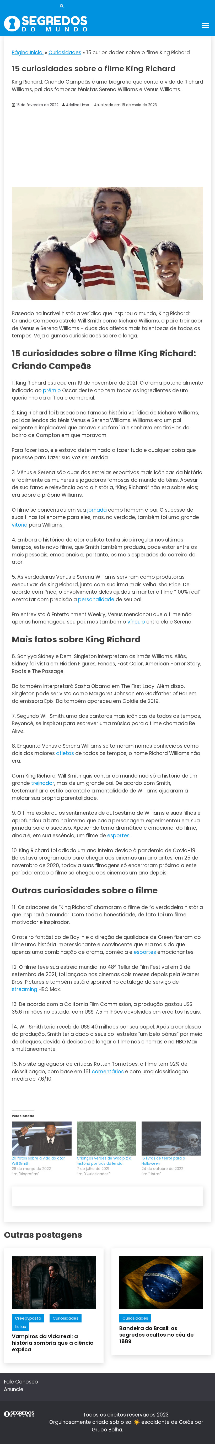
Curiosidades (65, 52)
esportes (118, 835)
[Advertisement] (107, 147)
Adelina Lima (77, 104)
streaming (24, 989)
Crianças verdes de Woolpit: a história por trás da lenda (104, 1161)
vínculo (136, 621)
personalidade (96, 599)
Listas (20, 1326)
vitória (20, 524)
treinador (42, 783)
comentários (108, 1071)
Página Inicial (28, 52)
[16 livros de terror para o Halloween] (171, 1139)
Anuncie (13, 1389)
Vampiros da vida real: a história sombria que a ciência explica (53, 1343)
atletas (65, 753)
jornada (97, 509)
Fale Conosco (21, 1381)
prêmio (52, 390)
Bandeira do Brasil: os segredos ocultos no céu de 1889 (156, 1335)
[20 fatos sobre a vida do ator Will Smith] (42, 1139)
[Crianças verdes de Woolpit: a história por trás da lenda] (107, 1139)
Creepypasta (28, 1318)
